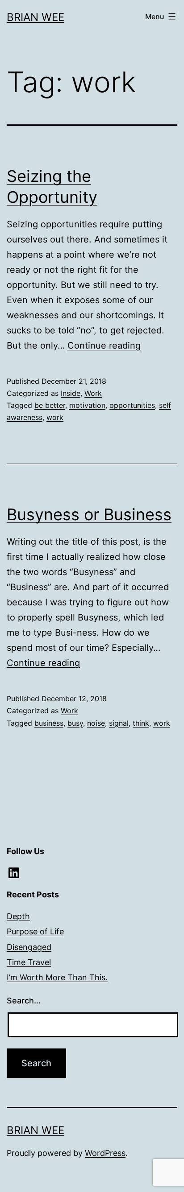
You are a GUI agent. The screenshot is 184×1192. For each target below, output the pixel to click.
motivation (87, 405)
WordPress (105, 1153)
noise (96, 723)
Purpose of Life (35, 931)
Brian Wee (35, 17)
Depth (18, 916)
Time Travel (29, 962)
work (54, 417)
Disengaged (29, 947)
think (141, 723)
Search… (24, 1000)
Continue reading (104, 345)
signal (119, 723)
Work (93, 393)
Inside (70, 393)
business (48, 723)
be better (49, 405)
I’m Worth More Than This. (57, 977)
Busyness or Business (89, 514)
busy (75, 723)
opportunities (132, 405)
